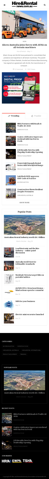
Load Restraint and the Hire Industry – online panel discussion (27, 250)
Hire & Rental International (31, 350)
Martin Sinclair (21, 241)
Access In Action (23, 182)
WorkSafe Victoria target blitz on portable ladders (29, 276)
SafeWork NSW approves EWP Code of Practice (28, 177)
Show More (24, 202)
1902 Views (30, 69)
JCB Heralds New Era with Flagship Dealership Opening (30, 151)
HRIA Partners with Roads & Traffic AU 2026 (29, 125)
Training (23, 354)
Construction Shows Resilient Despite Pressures (30, 190)
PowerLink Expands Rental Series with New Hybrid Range (30, 164)
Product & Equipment (24, 156)
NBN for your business (25, 301)
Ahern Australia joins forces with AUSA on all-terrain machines (24, 46)
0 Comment (18, 69)
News (24, 41)
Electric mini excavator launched (29, 314)
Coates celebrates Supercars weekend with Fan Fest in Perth (30, 139)
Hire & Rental (21, 51)
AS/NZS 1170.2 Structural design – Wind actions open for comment (30, 289)
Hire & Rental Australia (25, 195)
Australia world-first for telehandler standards (25, 263)
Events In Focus (22, 129)
